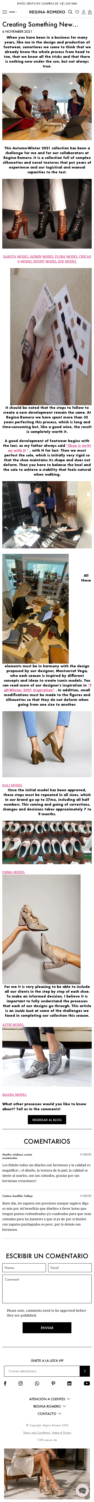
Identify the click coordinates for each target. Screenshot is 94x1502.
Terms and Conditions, (37, 1432)
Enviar (47, 1327)
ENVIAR (85, 1371)
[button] (4, 12)
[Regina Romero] (47, 12)
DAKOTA (9, 256)
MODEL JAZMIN (29, 256)
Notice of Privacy (61, 1432)
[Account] (84, 12)
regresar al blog (47, 1120)
